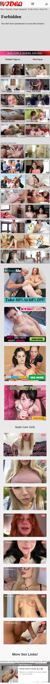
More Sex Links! (25, 654)
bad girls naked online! (25, 53)
